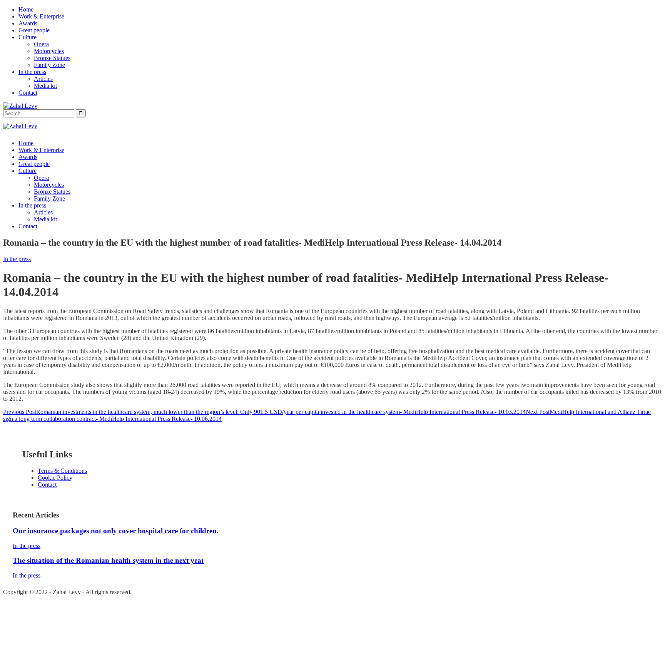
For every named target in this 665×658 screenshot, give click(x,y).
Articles (43, 78)
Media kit (45, 85)
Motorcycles (49, 51)
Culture (27, 37)
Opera (41, 44)
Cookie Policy (55, 477)
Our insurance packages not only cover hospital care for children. (116, 531)
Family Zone (49, 65)
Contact (27, 92)
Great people (34, 30)
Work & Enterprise (41, 16)
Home (25, 9)
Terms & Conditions (62, 470)
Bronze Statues (52, 58)
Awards (27, 23)
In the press (32, 72)
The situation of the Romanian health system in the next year (108, 560)
